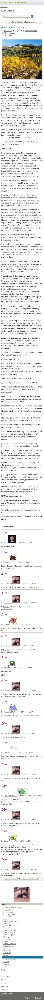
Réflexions (7, 953)
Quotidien (7, 950)
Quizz (5, 948)
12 (3, 764)
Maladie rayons (9, 935)
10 (3, 723)
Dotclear (38, 998)
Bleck (6, 667)
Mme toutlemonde (10, 796)
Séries (5, 970)
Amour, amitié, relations (12, 907)
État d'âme (7, 917)
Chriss (6, 841)
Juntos (6, 562)
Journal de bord (9, 926)
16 (3, 859)
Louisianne (8, 31)
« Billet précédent (15, 22)
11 (3, 743)
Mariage (6, 937)
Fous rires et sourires (11, 921)
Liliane (6, 624)
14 (3, 809)
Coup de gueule (9, 914)
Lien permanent (31, 31)
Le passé (6, 928)
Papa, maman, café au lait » (29, 879)
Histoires (6, 923)
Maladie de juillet (9, 932)
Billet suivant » (29, 22)
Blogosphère (8, 910)
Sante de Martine (9, 959)
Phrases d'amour (9, 944)
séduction (8, 35)
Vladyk (6, 712)
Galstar (7, 778)
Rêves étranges (9, 33)
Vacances (6, 964)
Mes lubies (7, 939)
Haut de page (6, 976)
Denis (6, 543)
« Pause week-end (11, 879)
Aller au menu (7, 11)
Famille (6, 919)
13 (3, 786)
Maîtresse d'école (9, 930)
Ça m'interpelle (9, 912)
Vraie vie (6, 966)
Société (6, 962)
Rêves (5, 955)
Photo (5, 941)
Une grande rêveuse (14, 2)
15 (3, 831)
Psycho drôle (8, 946)
